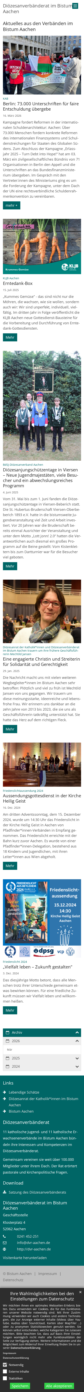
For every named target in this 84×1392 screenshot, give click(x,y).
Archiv (17, 1032)
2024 (16, 1066)
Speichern (20, 1386)
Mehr (10, 337)
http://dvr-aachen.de (34, 1249)
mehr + (11, 205)
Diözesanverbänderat (26, 1122)
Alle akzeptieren (59, 1386)
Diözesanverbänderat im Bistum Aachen (35, 1205)
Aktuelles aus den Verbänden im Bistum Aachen (38, 26)
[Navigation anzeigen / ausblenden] (75, 6)
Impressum (9, 1353)
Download (13, 1183)
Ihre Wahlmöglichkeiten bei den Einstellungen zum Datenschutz (42, 1296)
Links (8, 1083)
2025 (16, 1058)
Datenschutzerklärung (25, 1348)
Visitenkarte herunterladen (25, 1257)
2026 (16, 1040)
